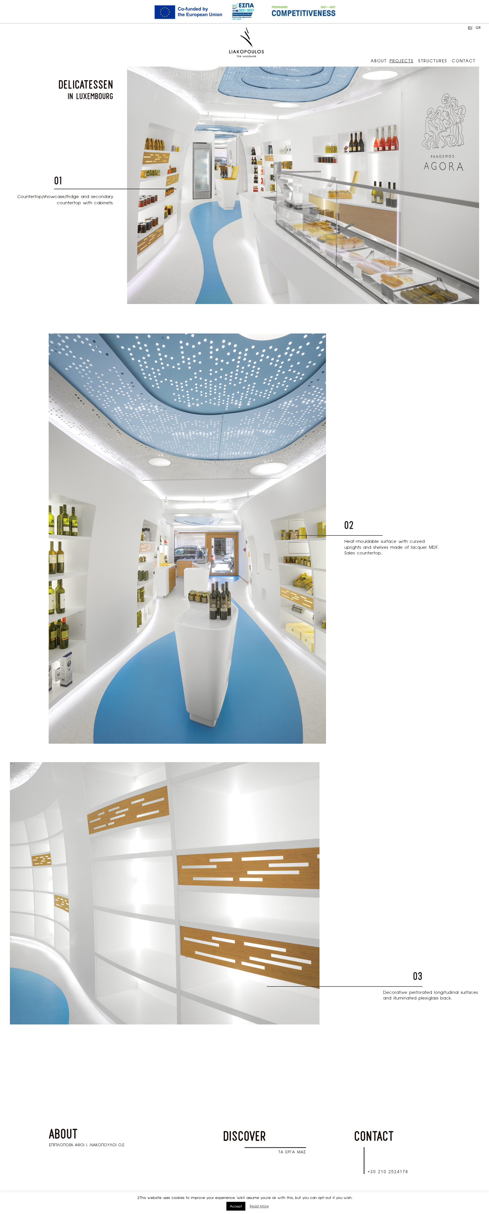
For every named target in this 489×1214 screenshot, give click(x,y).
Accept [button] (236, 1206)
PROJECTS (401, 61)
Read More (259, 1206)
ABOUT (379, 61)
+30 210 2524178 (387, 1172)
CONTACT (463, 61)
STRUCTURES (432, 61)
